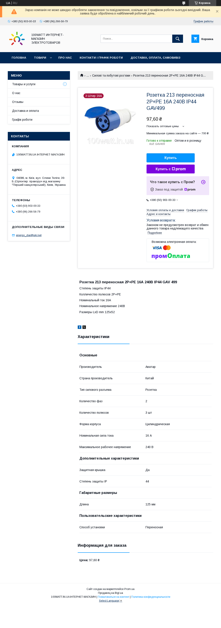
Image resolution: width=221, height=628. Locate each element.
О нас (16, 93)
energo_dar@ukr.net (28, 235)
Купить (170, 158)
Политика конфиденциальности (150, 596)
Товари (40, 57)
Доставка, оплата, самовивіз (155, 57)
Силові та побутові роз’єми (111, 75)
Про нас (65, 57)
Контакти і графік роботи (101, 57)
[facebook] (79, 328)
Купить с (163, 169)
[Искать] (177, 39)
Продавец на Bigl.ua (110, 592)
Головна (19, 57)
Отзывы (17, 102)
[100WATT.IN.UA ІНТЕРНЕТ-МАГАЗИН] (17, 46)
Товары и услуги (23, 84)
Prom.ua (129, 589)
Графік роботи (22, 119)
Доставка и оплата (25, 110)
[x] (84, 328)
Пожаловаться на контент (113, 596)
